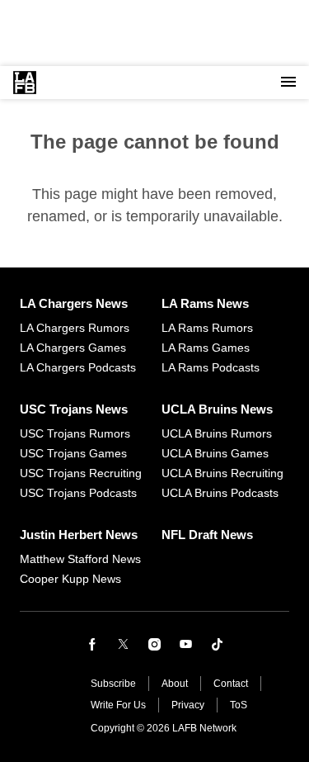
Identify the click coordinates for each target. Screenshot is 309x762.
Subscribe (113, 683)
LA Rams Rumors (207, 327)
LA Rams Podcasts (211, 367)
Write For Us (118, 705)
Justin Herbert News (79, 535)
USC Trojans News (74, 409)
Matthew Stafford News (80, 559)
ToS (238, 705)
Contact (230, 683)
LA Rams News (205, 303)
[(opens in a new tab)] (92, 644)
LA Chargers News (74, 303)
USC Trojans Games (73, 453)
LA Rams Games (206, 347)
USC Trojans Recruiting (81, 473)
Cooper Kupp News (70, 578)
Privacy (187, 705)
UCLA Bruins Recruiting (222, 473)
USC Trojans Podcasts (78, 492)
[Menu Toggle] (288, 82)
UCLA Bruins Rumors (217, 433)
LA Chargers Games (73, 347)
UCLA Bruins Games (215, 453)
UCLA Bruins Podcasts (220, 492)
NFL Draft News (207, 535)
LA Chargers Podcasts (78, 367)
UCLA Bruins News (217, 409)
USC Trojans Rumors (75, 433)
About (175, 683)
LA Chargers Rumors (74, 327)
